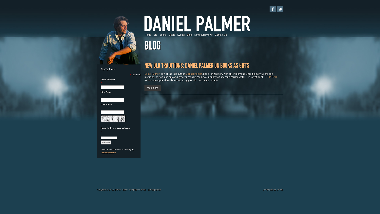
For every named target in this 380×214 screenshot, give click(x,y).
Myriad (279, 189)
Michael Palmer (194, 73)
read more (152, 88)
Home (148, 34)
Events (181, 34)
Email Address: (108, 79)
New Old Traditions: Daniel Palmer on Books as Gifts (196, 65)
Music (172, 34)
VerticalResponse (108, 152)
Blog (189, 34)
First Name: (106, 92)
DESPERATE (271, 77)
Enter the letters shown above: (115, 128)
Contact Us (221, 34)
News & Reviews (203, 34)
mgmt (158, 189)
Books (163, 34)
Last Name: (106, 104)
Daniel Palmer (152, 73)
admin (151, 189)
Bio (155, 34)
